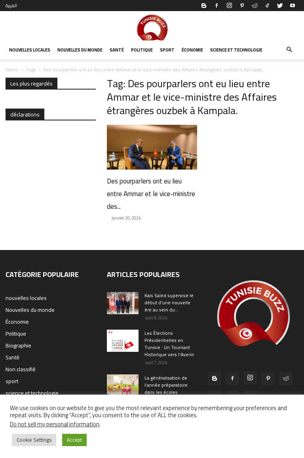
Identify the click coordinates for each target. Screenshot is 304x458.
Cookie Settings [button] (34, 440)
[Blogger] (204, 5)
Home (12, 69)
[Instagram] (229, 5)
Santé (117, 50)
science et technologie (236, 50)
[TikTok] (267, 5)
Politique (142, 50)
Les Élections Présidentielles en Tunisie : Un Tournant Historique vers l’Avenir (169, 343)
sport (167, 50)
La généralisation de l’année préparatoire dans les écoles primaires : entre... (166, 388)
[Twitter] (280, 5)
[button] (288, 50)
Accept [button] (74, 440)
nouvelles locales (29, 50)
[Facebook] (216, 5)
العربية (11, 6)
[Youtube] (292, 5)
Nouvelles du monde (80, 50)
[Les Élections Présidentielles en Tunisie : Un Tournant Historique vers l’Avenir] (123, 341)
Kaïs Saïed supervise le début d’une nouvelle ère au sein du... (169, 302)
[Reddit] (254, 5)
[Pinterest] (242, 5)
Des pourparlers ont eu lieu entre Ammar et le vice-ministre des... (151, 194)
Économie (192, 50)
